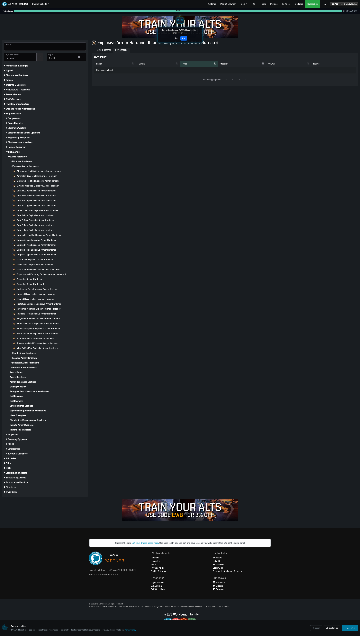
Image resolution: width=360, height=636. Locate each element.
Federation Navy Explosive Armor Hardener (37, 289)
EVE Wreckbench (159, 589)
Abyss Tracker (157, 582)
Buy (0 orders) (121, 50)
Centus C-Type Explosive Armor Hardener (36, 200)
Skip (176, 38)
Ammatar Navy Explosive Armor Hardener (36, 176)
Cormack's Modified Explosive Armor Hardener (38, 235)
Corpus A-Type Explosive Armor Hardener (36, 240)
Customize (333, 628)
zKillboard (217, 558)
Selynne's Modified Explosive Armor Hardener (38, 319)
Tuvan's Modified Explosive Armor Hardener (37, 343)
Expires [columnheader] (316, 64)
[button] (15, 4)
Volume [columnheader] (271, 64)
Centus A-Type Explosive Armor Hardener (36, 191)
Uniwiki (216, 561)
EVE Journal (156, 586)
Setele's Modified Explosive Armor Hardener (37, 324)
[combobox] (20, 57)
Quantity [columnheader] (224, 64)
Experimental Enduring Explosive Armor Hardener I (41, 274)
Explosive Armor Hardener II (30, 284)
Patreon (219, 589)
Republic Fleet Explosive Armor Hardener (36, 314)
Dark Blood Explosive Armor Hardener (34, 259)
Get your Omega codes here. (145, 543)
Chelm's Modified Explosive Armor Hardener (37, 210)
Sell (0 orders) (104, 50)
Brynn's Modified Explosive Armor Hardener (37, 186)
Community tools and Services (227, 571)
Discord (219, 586)
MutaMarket (218, 564)
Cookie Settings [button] (158, 571)
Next (184, 38)
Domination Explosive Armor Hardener (35, 264)
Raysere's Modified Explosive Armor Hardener (38, 309)
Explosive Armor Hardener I (29, 279)
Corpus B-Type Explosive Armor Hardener (36, 245)
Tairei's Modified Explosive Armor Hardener (37, 333)
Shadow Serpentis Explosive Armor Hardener (38, 328)
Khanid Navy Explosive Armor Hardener (35, 299)
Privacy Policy (130, 630)
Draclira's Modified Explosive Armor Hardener (38, 269)
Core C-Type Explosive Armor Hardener (35, 225)
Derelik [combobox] (52, 58)
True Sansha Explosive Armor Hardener (35, 338)
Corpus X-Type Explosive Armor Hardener (36, 255)
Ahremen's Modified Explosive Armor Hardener (38, 171)
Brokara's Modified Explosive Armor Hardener (38, 181)
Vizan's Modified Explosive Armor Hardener (37, 348)
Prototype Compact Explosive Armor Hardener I (39, 304)
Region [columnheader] (99, 64)
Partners (155, 558)
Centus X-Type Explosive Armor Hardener (36, 205)
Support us (156, 561)
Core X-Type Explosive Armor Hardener (35, 230)
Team (153, 564)
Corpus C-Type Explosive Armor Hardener (36, 250)
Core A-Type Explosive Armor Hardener (35, 215)
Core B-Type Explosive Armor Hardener (35, 220)
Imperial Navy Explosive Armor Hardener (36, 294)
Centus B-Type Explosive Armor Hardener (36, 196)
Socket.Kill (218, 568)
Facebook (220, 582)
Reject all (316, 628)
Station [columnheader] (142, 64)
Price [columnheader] (185, 64)
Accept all (351, 628)
